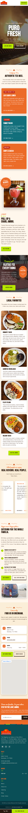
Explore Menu (8, 46)
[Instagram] (6, 746)
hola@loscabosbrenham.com (9, 763)
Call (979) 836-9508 (19, 578)
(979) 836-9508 (11, 639)
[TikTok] (9, 746)
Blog (2, 793)
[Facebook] (2, 746)
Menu (2, 783)
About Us (3, 786)
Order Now (9, 287)
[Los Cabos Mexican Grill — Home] (4, 3)
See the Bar (6, 249)
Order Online (24, 2)
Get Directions (7, 654)
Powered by (13, 807)
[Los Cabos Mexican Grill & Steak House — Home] (14, 732)
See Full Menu (14, 453)
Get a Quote (6, 578)
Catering (3, 790)
